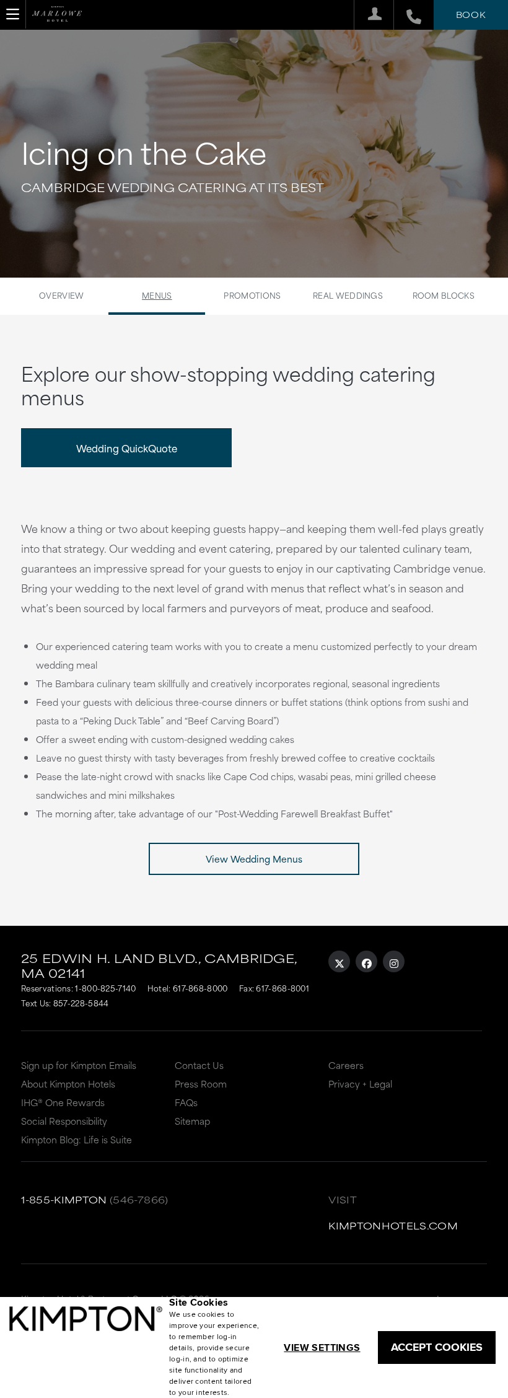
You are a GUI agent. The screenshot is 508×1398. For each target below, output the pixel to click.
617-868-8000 (200, 988)
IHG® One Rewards (63, 1102)
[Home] (57, 18)
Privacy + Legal (360, 1083)
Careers (346, 1065)
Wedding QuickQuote (126, 447)
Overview (61, 295)
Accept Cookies (437, 1347)
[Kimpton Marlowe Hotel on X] (339, 961)
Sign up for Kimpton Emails (78, 1065)
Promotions (252, 295)
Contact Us (199, 1065)
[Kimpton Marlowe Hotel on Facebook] (366, 961)
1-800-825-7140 (105, 988)
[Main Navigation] (13, 14)
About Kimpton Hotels (68, 1083)
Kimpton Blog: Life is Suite (76, 1139)
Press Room (201, 1083)
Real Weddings (348, 295)
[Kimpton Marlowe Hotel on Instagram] (394, 961)
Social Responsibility (64, 1121)
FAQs (186, 1102)
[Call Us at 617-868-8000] (407, 15)
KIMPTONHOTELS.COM (393, 1225)
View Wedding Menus (254, 858)
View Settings (322, 1347)
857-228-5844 (81, 1002)
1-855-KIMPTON (64, 1199)
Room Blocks (444, 295)
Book (471, 14)
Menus (157, 295)
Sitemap (192, 1121)
